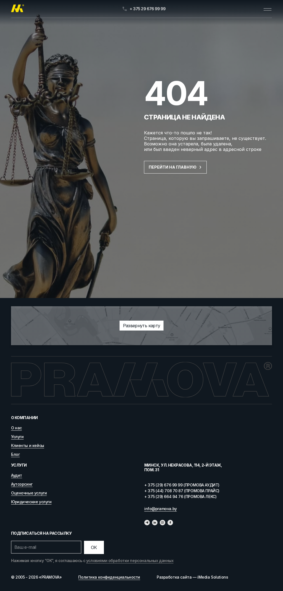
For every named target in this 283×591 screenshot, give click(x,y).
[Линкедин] (155, 522)
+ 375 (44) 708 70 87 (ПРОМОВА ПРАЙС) (181, 490)
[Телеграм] (147, 522)
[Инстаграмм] (162, 522)
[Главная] (17, 8)
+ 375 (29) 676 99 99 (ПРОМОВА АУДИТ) (181, 485)
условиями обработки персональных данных (130, 560)
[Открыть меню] (267, 8)
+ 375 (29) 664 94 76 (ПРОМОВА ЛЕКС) (180, 496)
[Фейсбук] (170, 522)
